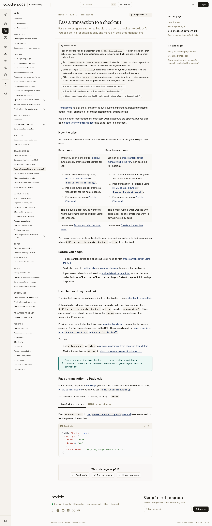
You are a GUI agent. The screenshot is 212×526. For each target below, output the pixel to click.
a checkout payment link (139, 298)
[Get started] (5, 14)
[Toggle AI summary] (149, 46)
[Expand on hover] (5, 521)
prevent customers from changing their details (123, 346)
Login (203, 4)
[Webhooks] (5, 54)
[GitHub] (63, 510)
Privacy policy (57, 522)
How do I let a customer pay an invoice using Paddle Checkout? (93, 91)
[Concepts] (5, 24)
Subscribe (201, 509)
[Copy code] (149, 426)
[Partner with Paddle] (5, 84)
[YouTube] (78, 510)
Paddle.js (96, 157)
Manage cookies (79, 522)
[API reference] (5, 47)
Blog (106, 504)
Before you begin (176, 26)
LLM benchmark (94, 504)
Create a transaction (132, 225)
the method (109, 414)
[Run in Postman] (58, 510)
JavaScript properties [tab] (72, 404)
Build (72, 15)
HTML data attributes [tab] (99, 404)
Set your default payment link (182, 51)
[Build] (5, 31)
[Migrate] (5, 38)
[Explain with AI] (144, 426)
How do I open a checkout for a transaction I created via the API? (94, 86)
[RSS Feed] (52, 510)
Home (61, 15)
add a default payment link (116, 273)
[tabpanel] (105, 434)
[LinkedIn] (68, 510)
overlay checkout (109, 268)
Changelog (78, 504)
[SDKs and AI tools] (5, 68)
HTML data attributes (77, 178)
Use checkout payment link (182, 31)
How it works (174, 22)
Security (67, 504)
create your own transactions (79, 122)
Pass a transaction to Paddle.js (183, 35)
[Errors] (5, 75)
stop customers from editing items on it (121, 351)
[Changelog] (5, 93)
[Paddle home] (85, 497)
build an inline (90, 268)
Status (57, 504)
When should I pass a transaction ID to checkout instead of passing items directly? (102, 96)
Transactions (65, 107)
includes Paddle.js (112, 324)
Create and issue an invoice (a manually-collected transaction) (183, 61)
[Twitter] (73, 510)
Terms (67, 522)
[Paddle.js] (5, 61)
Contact (115, 504)
